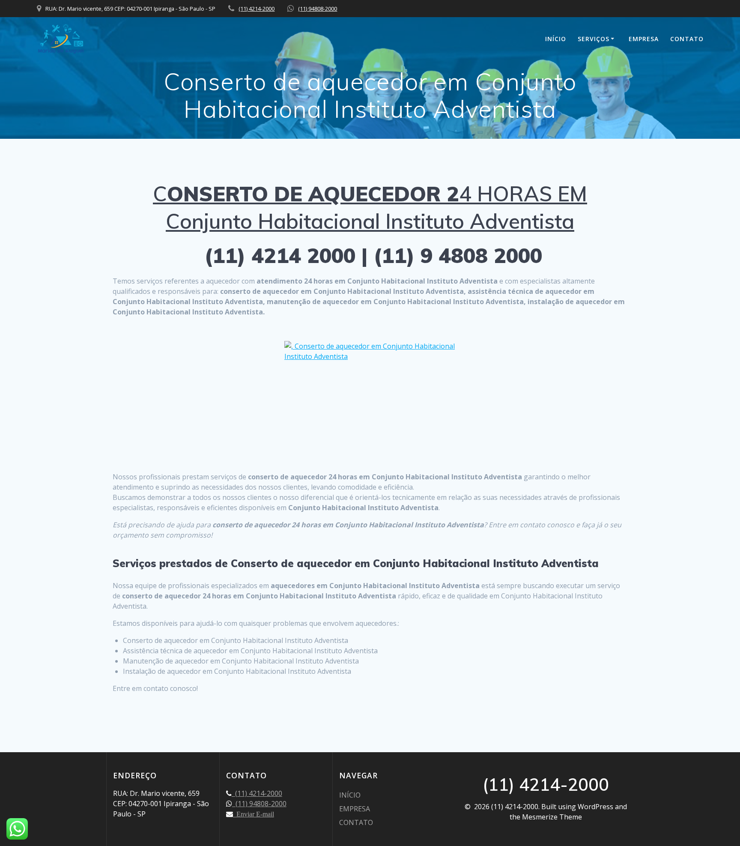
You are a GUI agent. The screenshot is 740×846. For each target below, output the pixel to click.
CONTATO (687, 39)
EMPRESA (644, 39)
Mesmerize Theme (552, 817)
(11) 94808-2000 (317, 8)
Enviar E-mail (253, 813)
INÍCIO (555, 39)
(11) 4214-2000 (257, 8)
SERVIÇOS (593, 39)
